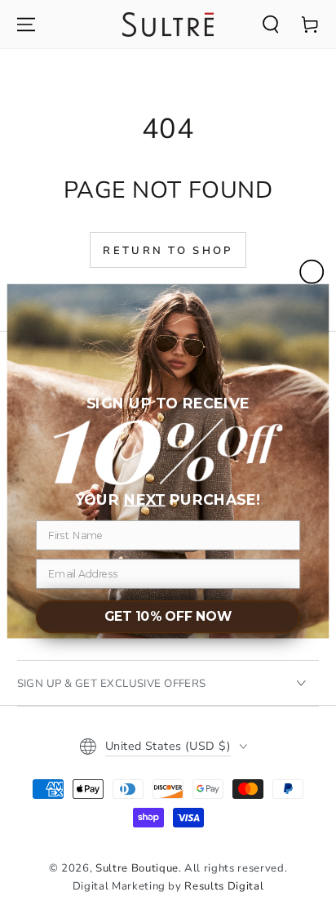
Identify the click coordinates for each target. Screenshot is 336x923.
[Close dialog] (311, 272)
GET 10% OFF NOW (168, 617)
